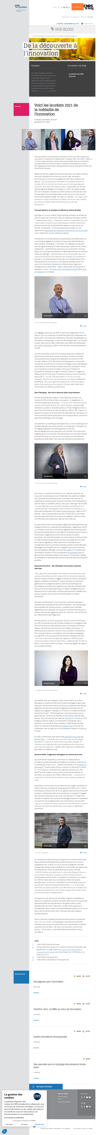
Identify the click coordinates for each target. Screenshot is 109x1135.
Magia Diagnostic (69, 511)
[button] (4, 1131)
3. (33, 957)
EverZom (68, 718)
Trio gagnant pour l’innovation (48, 981)
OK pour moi (39, 1124)
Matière (79, 976)
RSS (69, 7)
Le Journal (78, 7)
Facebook (61, 7)
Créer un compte (87, 1128)
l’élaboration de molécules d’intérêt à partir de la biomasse (66, 230)
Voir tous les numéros (64, 1102)
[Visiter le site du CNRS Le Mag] (89, 8)
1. (33, 944)
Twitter (59, 7)
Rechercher (65, 17)
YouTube (67, 7)
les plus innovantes (43, 91)
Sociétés (88, 976)
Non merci (9, 1124)
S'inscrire (83, 17)
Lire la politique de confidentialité (14, 1117)
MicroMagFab (73, 552)
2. (33, 947)
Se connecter (74, 17)
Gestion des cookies (47, 1128)
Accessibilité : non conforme (61, 1128)
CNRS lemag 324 (62, 1096)
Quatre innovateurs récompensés (50, 1036)
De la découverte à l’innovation (54, 36)
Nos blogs (90, 17)
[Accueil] (21, 6)
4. (33, 960)
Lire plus (36, 993)
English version (88, 23)
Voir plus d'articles (44, 1086)
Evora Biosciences (65, 726)
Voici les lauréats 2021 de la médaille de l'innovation (71, 36)
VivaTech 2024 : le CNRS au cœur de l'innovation (57, 1009)
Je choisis (24, 1124)
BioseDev (48, 345)
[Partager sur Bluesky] (87, 1106)
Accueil (34, 36)
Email (90, 1106)
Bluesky (64, 7)
